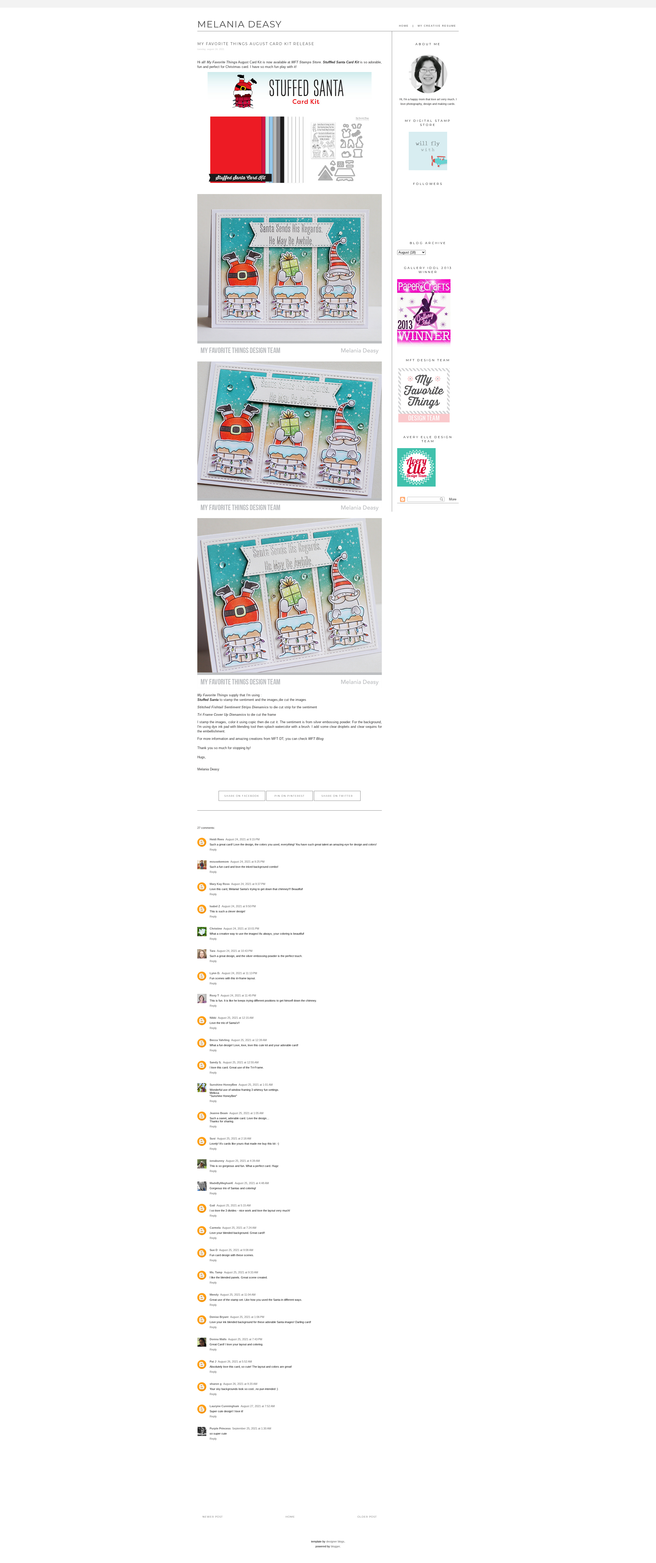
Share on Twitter (337, 795)
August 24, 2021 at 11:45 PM (238, 995)
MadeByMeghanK (221, 1183)
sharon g (216, 1383)
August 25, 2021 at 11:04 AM (237, 1294)
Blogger (335, 1546)
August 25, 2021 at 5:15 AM (234, 1205)
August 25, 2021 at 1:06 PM (247, 1316)
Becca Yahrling (220, 1040)
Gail (212, 1205)
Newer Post (212, 1516)
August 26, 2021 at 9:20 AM (240, 1383)
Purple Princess (220, 1428)
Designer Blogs (335, 1541)
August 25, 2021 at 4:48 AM (252, 1183)
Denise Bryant (219, 1316)
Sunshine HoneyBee (223, 1084)
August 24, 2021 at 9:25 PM (247, 861)
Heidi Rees (217, 839)
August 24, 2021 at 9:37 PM (248, 883)
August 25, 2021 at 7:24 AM (239, 1227)
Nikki (213, 1017)
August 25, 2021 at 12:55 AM (241, 1062)
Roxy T (214, 995)
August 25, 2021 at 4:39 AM (243, 1160)
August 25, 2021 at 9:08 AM (236, 1250)
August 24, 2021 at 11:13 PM (239, 973)
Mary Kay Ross (220, 883)
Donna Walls (218, 1339)
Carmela (215, 1227)
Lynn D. (215, 973)
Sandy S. (215, 1062)
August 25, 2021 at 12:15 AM (235, 1017)
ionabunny (217, 1160)
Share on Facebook (241, 795)
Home (290, 1516)
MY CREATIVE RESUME (437, 25)
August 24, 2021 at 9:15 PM (242, 839)
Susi (213, 1138)
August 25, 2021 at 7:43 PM (245, 1339)
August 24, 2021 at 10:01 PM (241, 928)
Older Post (367, 1516)
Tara (212, 950)
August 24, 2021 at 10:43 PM (234, 950)
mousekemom (219, 861)
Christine (216, 928)
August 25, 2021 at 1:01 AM (256, 1084)
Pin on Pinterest (289, 795)
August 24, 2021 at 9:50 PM (239, 906)
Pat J (213, 1361)
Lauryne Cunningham (224, 1406)
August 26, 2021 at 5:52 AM (235, 1361)
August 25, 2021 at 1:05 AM (246, 1113)
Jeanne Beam (219, 1113)
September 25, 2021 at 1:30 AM (251, 1428)
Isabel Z (215, 906)
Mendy (214, 1294)
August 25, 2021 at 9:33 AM (241, 1272)
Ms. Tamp (216, 1272)
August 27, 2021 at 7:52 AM (258, 1406)
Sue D (214, 1250)
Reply (213, 849)
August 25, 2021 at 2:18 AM (234, 1138)
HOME (404, 25)
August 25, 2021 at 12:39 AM (249, 1040)
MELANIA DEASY (239, 24)
